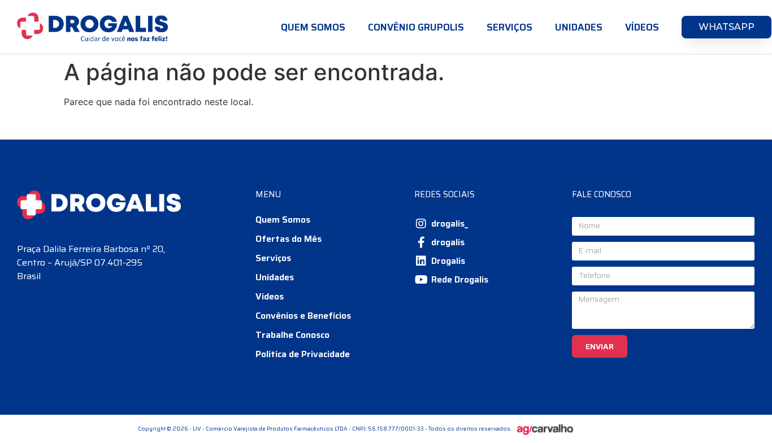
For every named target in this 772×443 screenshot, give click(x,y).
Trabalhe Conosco (292, 335)
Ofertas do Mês (288, 239)
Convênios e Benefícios (303, 316)
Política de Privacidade (302, 354)
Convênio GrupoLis (416, 27)
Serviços (509, 27)
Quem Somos (313, 27)
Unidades (578, 27)
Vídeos (642, 27)
